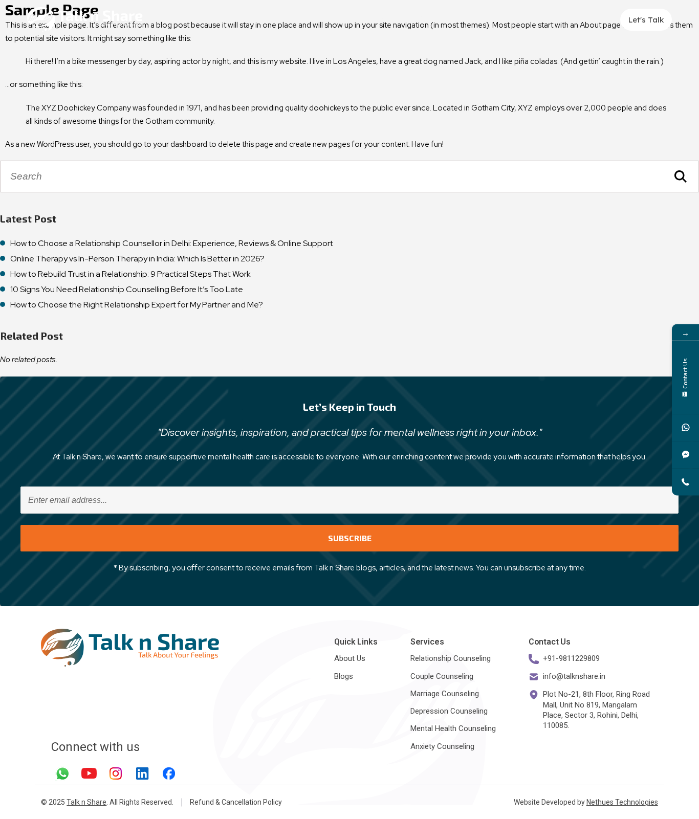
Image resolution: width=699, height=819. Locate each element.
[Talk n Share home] (85, 19)
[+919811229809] (685, 427)
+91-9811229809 (571, 658)
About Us (342, 19)
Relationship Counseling (450, 658)
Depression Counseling (449, 711)
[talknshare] (685, 454)
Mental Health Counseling (453, 728)
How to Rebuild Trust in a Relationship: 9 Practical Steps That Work (130, 274)
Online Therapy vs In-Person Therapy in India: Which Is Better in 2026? (137, 258)
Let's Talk (646, 20)
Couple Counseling (441, 676)
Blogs (427, 19)
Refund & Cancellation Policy (236, 802)
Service (382, 19)
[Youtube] (89, 773)
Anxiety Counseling (442, 746)
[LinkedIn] (142, 773)
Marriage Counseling (444, 693)
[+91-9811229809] (685, 481)
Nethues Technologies (622, 802)
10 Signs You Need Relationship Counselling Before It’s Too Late (126, 289)
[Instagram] (115, 773)
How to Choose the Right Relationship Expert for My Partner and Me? (136, 304)
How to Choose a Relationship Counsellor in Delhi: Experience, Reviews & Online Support (171, 243)
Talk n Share (86, 802)
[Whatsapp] (62, 773)
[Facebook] (169, 773)
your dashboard (180, 144)
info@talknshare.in (574, 676)
